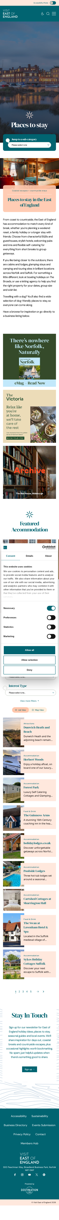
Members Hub (29, 1143)
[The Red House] (29, 472)
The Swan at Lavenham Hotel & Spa (36, 927)
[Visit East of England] (10, 13)
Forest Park (31, 787)
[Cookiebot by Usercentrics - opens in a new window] (42, 547)
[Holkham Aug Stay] (29, 416)
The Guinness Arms (37, 815)
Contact (40, 1134)
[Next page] (37, 992)
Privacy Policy (22, 1134)
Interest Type (18, 686)
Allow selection (29, 660)
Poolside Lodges (34, 871)
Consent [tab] (10, 556)
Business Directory (15, 1125)
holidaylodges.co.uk (37, 843)
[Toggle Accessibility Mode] (53, 3)
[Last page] (43, 992)
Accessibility (19, 1116)
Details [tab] (29, 556)
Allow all (29, 650)
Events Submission (43, 1125)
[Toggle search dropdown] (47, 13)
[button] (54, 13)
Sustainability (39, 1116)
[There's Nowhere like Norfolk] (29, 360)
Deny (29, 670)
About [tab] (48, 556)
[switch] (51, 617)
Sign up (28, 1069)
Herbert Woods (34, 759)
